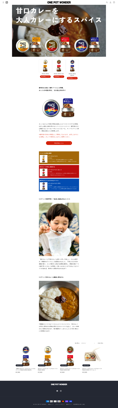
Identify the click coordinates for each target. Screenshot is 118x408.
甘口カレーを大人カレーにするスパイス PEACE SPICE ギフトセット (92, 369)
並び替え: (77, 343)
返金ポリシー (51, 404)
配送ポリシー (69, 404)
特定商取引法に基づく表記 (79, 404)
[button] (3, 2)
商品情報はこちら (45, 76)
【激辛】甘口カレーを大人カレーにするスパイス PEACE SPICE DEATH (25, 369)
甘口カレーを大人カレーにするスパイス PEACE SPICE (48, 369)
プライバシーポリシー (60, 404)
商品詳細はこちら (59, 143)
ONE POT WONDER (41, 404)
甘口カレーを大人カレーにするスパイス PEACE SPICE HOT (70, 369)
